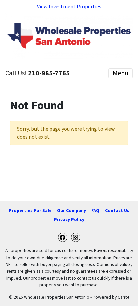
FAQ (95, 210)
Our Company (71, 210)
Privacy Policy (69, 219)
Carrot (123, 297)
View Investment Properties (69, 6)
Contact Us (117, 210)
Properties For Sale (30, 210)
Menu (120, 73)
